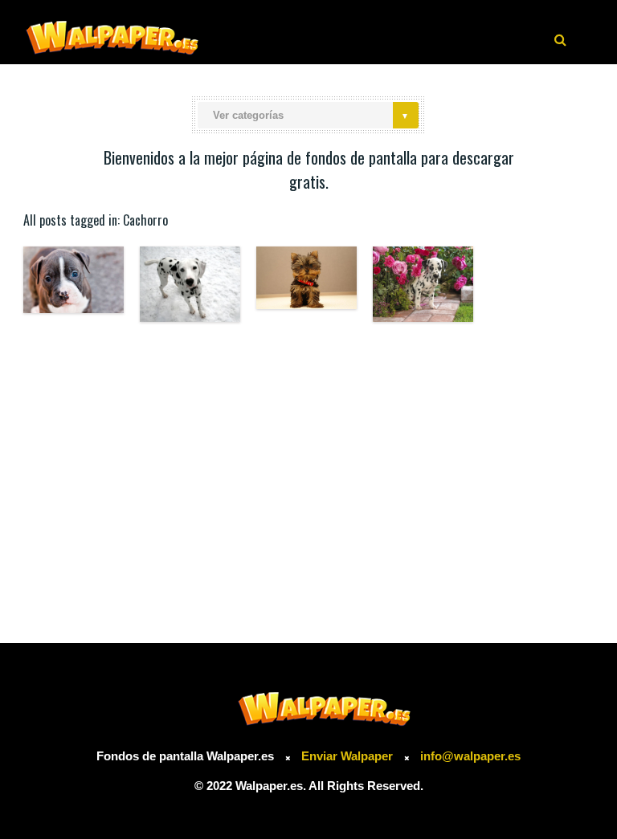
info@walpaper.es (470, 756)
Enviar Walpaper (347, 756)
